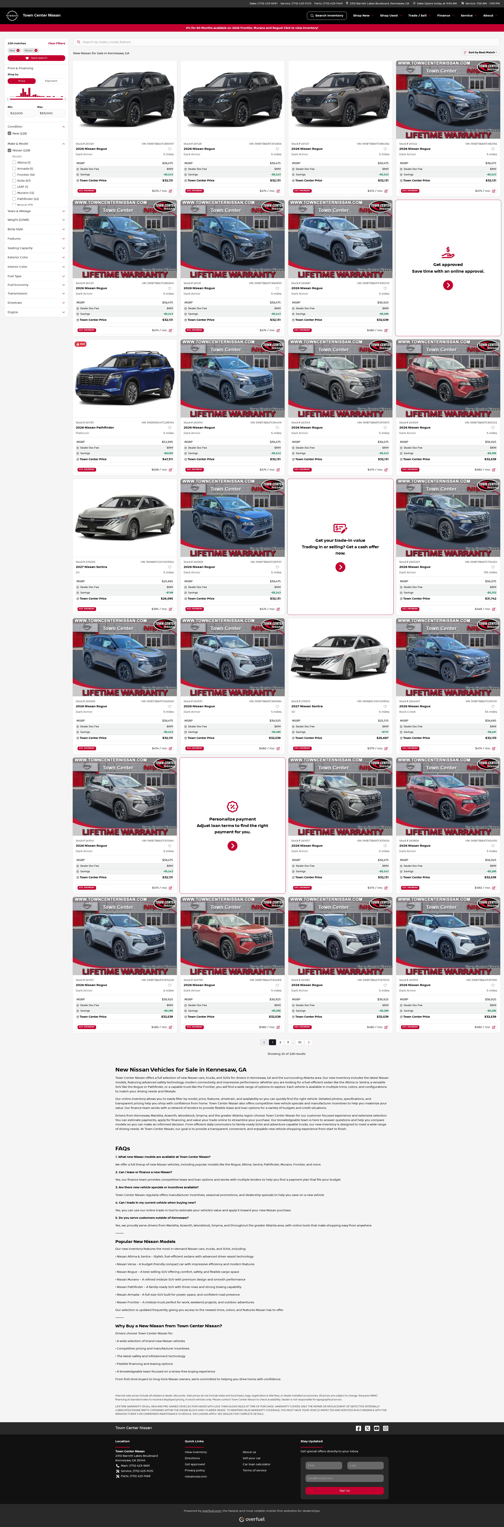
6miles (168, 851)
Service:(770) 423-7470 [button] (137, 1471)
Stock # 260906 (85, 701)
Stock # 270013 (300, 701)
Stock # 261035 (193, 701)
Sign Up (345, 1490)
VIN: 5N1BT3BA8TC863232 (481, 422)
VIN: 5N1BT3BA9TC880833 (265, 283)
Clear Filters (56, 43)
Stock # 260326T (409, 562)
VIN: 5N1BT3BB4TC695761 (481, 701)
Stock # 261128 (193, 143)
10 (299, 1042)
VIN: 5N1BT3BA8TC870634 (373, 840)
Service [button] (467, 15)
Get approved (195, 1464)
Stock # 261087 (300, 980)
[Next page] (309, 1042)
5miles (168, 154)
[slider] (7, 99)
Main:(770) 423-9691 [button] (135, 1465)
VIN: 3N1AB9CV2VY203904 (157, 562)
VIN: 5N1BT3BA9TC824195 (481, 840)
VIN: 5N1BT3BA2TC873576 (373, 980)
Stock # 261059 (408, 980)
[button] (377, 3)
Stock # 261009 (408, 422)
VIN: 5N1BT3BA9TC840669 (157, 701)
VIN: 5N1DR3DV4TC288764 (158, 422)
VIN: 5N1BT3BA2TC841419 (266, 422)
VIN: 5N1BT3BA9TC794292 (481, 562)
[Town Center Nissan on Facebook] (356, 1428)
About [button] (488, 15)
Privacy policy (195, 1470)
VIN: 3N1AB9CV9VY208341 (373, 701)
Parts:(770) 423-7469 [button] (135, 1476)
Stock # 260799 (193, 980)
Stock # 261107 (85, 980)
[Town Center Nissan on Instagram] (384, 1428)
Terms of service (255, 1470)
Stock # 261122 (408, 143)
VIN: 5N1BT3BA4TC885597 (158, 143)
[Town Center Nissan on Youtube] (375, 1428)
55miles (491, 712)
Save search (38, 58)
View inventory (196, 1452)
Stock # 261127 (300, 143)
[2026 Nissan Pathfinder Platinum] (125, 378)
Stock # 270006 (85, 562)
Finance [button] (443, 15)
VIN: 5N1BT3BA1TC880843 (158, 283)
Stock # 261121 (192, 283)
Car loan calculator (257, 1464)
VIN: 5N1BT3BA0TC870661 (158, 840)
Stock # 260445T (409, 701)
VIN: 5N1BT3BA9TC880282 (373, 143)
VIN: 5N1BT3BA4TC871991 (481, 980)
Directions (192, 1458)
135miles (490, 572)
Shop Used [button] (389, 15)
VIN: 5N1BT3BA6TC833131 (266, 562)
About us (249, 1452)
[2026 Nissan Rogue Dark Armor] (125, 100)
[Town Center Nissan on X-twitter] (366, 1428)
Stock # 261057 (300, 840)
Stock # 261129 (85, 143)
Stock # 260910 (193, 422)
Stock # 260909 (193, 562)
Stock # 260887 (300, 283)
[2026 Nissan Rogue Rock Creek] (448, 657)
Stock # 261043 (300, 422)
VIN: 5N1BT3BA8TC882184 (481, 143)
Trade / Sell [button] (417, 15)
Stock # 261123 (85, 283)
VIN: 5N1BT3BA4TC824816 (266, 980)
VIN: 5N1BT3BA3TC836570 (373, 283)
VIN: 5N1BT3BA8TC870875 (373, 422)
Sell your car (252, 1458)
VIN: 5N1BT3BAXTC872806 (265, 143)
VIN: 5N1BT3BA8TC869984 (265, 701)
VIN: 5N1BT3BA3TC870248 (158, 980)
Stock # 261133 (85, 422)
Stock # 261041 (85, 840)
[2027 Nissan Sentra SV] (125, 518)
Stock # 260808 (409, 840)
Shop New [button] (361, 15)
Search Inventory (329, 15)
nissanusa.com (196, 1476)
